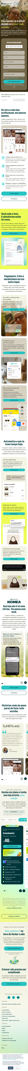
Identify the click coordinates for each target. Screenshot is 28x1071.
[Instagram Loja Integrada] (8, 997)
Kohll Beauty (14, 751)
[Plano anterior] (20, 890)
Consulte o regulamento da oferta (14, 908)
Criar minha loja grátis (14, 81)
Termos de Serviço (19, 85)
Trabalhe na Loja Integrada (9, 1040)
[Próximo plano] (23, 890)
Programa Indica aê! (7, 1038)
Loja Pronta (5, 1018)
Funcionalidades (6, 1026)
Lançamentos (5, 1032)
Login (17, 3)
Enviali (3, 1028)
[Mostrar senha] (23, 67)
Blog (3, 1048)
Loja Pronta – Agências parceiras (10, 1020)
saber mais (5, 854)
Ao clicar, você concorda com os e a (14, 78)
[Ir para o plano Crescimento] (4, 890)
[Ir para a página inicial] (6, 4)
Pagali (3, 1030)
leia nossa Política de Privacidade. (10, 1059)
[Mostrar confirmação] (23, 74)
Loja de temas (5, 1010)
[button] (21, 682)
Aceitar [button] (10, 1068)
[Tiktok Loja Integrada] (13, 997)
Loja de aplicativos (7, 1014)
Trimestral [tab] (12, 819)
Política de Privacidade (13, 78)
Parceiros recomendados (8, 1016)
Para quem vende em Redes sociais (11, 1004)
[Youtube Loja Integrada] (18, 997)
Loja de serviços (6, 1012)
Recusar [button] (17, 1068)
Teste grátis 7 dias (12, 846)
